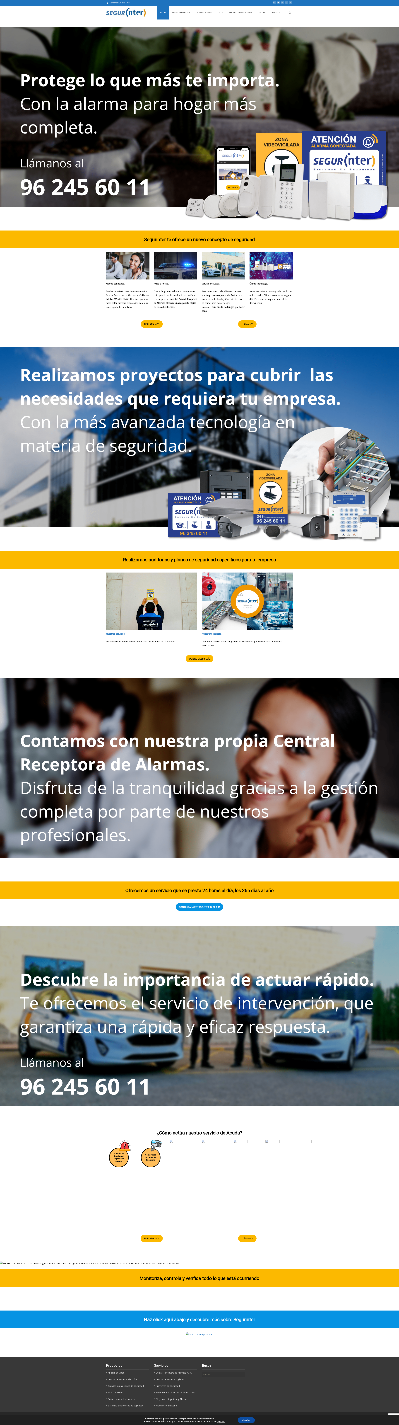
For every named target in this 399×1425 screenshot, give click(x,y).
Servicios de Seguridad (241, 12)
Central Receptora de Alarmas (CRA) (174, 1372)
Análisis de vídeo (116, 1372)
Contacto (276, 12)
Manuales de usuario (166, 1405)
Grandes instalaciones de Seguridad (126, 1385)
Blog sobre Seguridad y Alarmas (172, 1399)
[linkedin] (290, 3)
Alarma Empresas (181, 12)
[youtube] (282, 3)
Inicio (163, 12)
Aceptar (246, 1420)
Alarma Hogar (204, 12)
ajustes (221, 1421)
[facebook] (274, 3)
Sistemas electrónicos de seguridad (126, 1405)
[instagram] (286, 3)
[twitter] (278, 3)
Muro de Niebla (115, 1392)
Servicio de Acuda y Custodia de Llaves (175, 1392)
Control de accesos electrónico (123, 1379)
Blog (262, 12)
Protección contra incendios (122, 1399)
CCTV (220, 12)
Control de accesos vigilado (170, 1379)
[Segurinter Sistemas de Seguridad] (124, 12)
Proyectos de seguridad (168, 1385)
